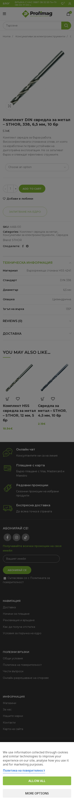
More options (37, 793)
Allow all (37, 781)
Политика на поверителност (24, 770)
